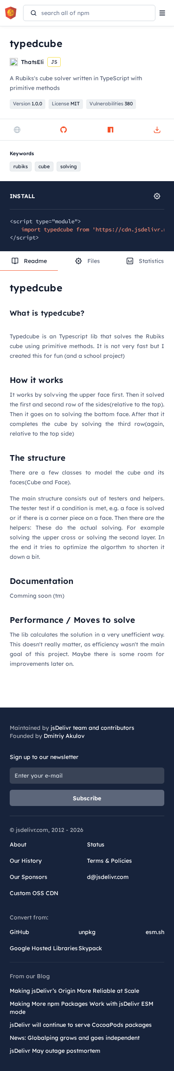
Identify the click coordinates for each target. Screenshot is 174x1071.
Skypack (90, 948)
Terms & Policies (109, 860)
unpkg (87, 932)
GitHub (19, 932)
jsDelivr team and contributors (92, 727)
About (18, 844)
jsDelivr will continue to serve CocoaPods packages (81, 1024)
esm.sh (155, 932)
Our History (26, 860)
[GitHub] (63, 129)
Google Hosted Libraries (44, 948)
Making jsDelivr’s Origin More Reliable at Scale (74, 990)
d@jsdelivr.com (108, 877)
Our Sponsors (28, 877)
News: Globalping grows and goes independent (75, 1037)
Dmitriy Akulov (64, 736)
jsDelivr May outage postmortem (55, 1050)
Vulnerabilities (111, 103)
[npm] (110, 129)
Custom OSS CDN (34, 893)
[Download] (157, 129)
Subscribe (87, 798)
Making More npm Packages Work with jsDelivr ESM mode (81, 1007)
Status (95, 844)
